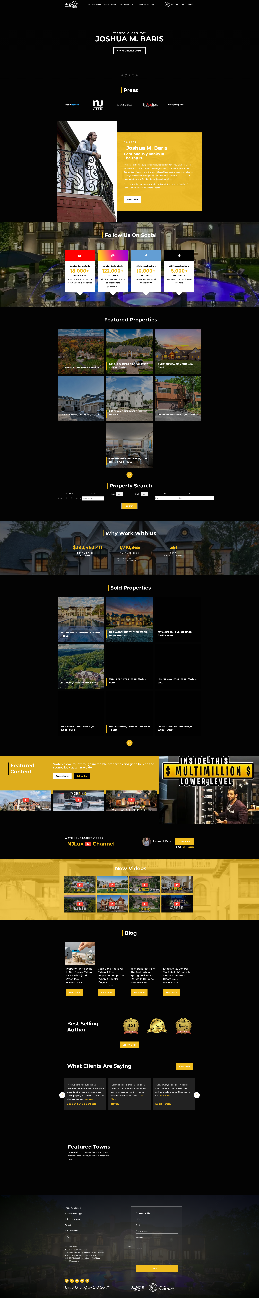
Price (166, 493)
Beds (113, 494)
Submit (156, 1268)
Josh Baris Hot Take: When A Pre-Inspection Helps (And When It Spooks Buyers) (112, 975)
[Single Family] (93, 498)
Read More (132, 199)
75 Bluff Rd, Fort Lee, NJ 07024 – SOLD (127, 681)
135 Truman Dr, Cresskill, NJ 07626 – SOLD (129, 728)
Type (93, 493)
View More (184, 1066)
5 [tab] (136, 75)
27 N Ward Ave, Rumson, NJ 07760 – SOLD (80, 634)
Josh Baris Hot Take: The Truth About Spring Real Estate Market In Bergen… (143, 973)
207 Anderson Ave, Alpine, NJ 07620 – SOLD (175, 634)
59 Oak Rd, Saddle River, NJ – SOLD (81, 682)
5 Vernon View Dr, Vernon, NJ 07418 (175, 366)
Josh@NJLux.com (72, 1261)
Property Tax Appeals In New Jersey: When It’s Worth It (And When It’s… (79, 973)
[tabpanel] (76, 105)
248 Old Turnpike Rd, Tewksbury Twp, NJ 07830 (128, 366)
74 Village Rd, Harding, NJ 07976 (80, 367)
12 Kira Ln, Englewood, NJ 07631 (176, 414)
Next (197, 1095)
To (190, 493)
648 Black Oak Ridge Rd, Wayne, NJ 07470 (128, 413)
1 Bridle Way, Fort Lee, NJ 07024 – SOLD (177, 681)
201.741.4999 (74, 1258)
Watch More (62, 776)
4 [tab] (133, 75)
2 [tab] (126, 75)
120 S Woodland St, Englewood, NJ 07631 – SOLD (128, 634)
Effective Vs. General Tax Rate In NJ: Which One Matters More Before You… (176, 973)
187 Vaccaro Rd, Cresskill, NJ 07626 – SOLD (175, 728)
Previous (62, 1095)
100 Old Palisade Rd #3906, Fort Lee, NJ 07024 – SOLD (128, 460)
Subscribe (82, 776)
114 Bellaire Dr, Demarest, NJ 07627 (81, 414)
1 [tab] (123, 75)
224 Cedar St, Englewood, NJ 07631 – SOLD (78, 728)
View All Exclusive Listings (129, 50)
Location (69, 493)
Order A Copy (129, 1044)
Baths (138, 494)
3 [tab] (129, 75)
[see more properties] (129, 475)
